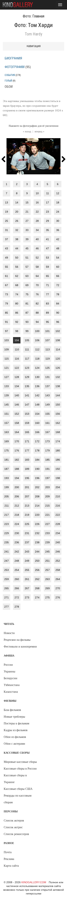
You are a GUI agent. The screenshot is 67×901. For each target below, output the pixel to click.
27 (26, 220)
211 (6, 505)
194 (17, 478)
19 (6, 211)
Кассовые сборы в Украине (15, 779)
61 (6, 275)
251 (47, 560)
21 (26, 211)
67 (6, 285)
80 (16, 303)
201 (27, 487)
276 (57, 597)
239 (47, 542)
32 (16, 230)
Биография (13, 58)
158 (17, 422)
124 (37, 367)
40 (37, 239)
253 (6, 569)
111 (27, 349)
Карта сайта (11, 865)
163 (6, 432)
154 (37, 413)
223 (6, 523)
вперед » (39, 131)
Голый (8, 80)
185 (47, 459)
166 (37, 432)
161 (47, 422)
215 (47, 505)
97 (6, 331)
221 (47, 514)
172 (37, 441)
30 (57, 220)
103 (6, 340)
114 (58, 349)
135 (27, 386)
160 (37, 422)
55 (6, 266)
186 (57, 459)
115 (6, 358)
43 (6, 248)
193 (6, 478)
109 (6, 349)
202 (37, 487)
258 (57, 569)
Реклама (9, 859)
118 (37, 358)
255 (27, 569)
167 (47, 432)
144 (57, 395)
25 (6, 220)
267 (27, 588)
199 (6, 487)
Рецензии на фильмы (17, 639)
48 (57, 248)
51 (26, 257)
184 (37, 459)
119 (47, 358)
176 (17, 450)
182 (17, 459)
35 (47, 230)
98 (16, 331)
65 (47, 275)
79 (6, 303)
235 (6, 542)
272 (17, 597)
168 (57, 432)
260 (17, 579)
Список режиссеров (16, 834)
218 (17, 514)
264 (57, 579)
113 (47, 349)
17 (47, 202)
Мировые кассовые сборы (20, 761)
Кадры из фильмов (16, 730)
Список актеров (14, 820)
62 (16, 275)
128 (17, 377)
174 (57, 441)
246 (57, 551)
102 (57, 331)
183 (27, 459)
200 (17, 487)
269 (47, 588)
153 (27, 413)
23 (47, 211)
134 (17, 386)
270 (57, 588)
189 (27, 468)
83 (47, 303)
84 (57, 303)
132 (57, 377)
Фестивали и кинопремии (20, 646)
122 (17, 367)
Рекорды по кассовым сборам (17, 799)
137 (47, 386)
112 (37, 349)
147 (27, 404)
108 (57, 340)
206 (17, 496)
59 (47, 266)
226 (37, 523)
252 (57, 560)
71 (47, 285)
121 (6, 367)
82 (37, 303)
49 (6, 257)
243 (27, 551)
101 (47, 331)
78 (57, 294)
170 (17, 441)
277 (6, 606)
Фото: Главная (33, 16)
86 (16, 312)
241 (6, 551)
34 (37, 230)
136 (37, 386)
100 (37, 331)
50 (16, 257)
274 (37, 597)
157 (6, 422)
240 (57, 542)
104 (17, 340)
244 (37, 551)
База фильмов (12, 709)
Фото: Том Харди (33, 25)
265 (6, 588)
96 (57, 321)
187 (6, 468)
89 (47, 312)
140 (17, 395)
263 (47, 579)
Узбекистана (12, 685)
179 (47, 450)
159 (27, 422)
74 (16, 294)
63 (26, 275)
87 (26, 312)
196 (37, 478)
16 (37, 202)
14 (16, 202)
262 (37, 579)
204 (57, 487)
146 (17, 404)
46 (37, 248)
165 (27, 432)
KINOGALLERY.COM (33, 882)
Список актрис (13, 827)
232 (37, 533)
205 (6, 496)
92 (16, 321)
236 (17, 542)
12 (57, 193)
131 (47, 377)
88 (37, 312)
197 (47, 478)
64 (37, 275)
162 (57, 422)
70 (37, 285)
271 (6, 597)
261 (27, 579)
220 (37, 514)
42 (57, 239)
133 (6, 386)
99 (26, 331)
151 (6, 413)
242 (17, 551)
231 (27, 533)
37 (6, 239)
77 (47, 294)
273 (27, 597)
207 (27, 496)
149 (47, 404)
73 (6, 294)
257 (47, 569)
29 (47, 220)
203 (47, 487)
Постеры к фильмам (16, 723)
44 (16, 248)
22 (37, 211)
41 (47, 239)
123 (27, 367)
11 (47, 193)
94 (37, 321)
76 (37, 294)
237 (27, 542)
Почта (8, 852)
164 (17, 432)
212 (17, 505)
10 (37, 193)
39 (26, 239)
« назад (27, 131)
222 (57, 514)
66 (57, 275)
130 (37, 377)
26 (16, 220)
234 (57, 533)
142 (37, 395)
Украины (9, 671)
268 (37, 588)
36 (57, 230)
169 (6, 441)
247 (6, 560)
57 (26, 266)
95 (47, 321)
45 (26, 248)
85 (6, 312)
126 (57, 367)
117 (27, 358)
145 (6, 404)
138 (57, 386)
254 (17, 569)
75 (26, 294)
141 (27, 395)
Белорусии (10, 678)
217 (6, 514)
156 (57, 413)
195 (27, 478)
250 (37, 560)
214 (37, 505)
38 (16, 239)
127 (6, 377)
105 (27, 340)
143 (47, 395)
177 (27, 450)
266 (17, 588)
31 (6, 230)
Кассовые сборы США (18, 788)
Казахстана (11, 691)
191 (47, 468)
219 (27, 514)
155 (47, 413)
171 (27, 441)
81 (26, 303)
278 (17, 606)
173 (47, 441)
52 (37, 257)
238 (37, 542)
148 (37, 404)
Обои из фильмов (15, 736)
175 (6, 450)
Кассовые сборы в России (20, 768)
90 (57, 312)
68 (16, 285)
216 (57, 505)
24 (57, 211)
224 (17, 523)
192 (57, 468)
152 (17, 413)
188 (17, 468)
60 (57, 266)
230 (17, 533)
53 (47, 257)
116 (17, 358)
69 (26, 285)
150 (57, 404)
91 (6, 321)
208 (37, 496)
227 (47, 523)
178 (37, 450)
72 (57, 285)
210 (57, 496)
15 (26, 202)
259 (6, 579)
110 (17, 349)
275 (47, 597)
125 (47, 367)
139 (6, 395)
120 (57, 358)
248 (17, 560)
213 (27, 505)
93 (26, 321)
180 (57, 450)
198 (57, 478)
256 (37, 569)
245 (47, 551)
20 (16, 211)
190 (37, 468)
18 (57, 202)
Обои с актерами (14, 743)
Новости (9, 633)
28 (37, 220)
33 (26, 230)
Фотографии (15, 67)
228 (57, 523)
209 (47, 496)
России (8, 664)
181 (6, 459)
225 (27, 523)
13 (6, 202)
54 (57, 257)
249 (27, 560)
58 (37, 266)
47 (47, 248)
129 (27, 377)
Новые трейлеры (14, 716)
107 (47, 340)
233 (47, 533)
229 (6, 533)
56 (16, 266)
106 (37, 340)
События (10, 75)
